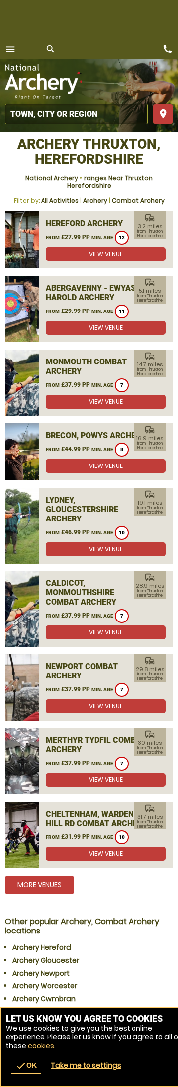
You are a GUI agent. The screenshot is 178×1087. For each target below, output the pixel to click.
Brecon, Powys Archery (95, 435)
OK (26, 1065)
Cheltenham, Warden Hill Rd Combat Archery (96, 818)
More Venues (39, 885)
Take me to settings (86, 1065)
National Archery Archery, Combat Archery (43, 81)
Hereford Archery (84, 223)
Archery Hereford (41, 947)
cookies (41, 1046)
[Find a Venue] (76, 114)
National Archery (51, 178)
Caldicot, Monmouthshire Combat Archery (81, 592)
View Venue (106, 254)
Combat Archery (138, 200)
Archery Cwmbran (44, 999)
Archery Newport (41, 973)
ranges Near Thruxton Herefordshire (110, 182)
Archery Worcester (44, 986)
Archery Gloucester (45, 960)
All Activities (60, 200)
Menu (10, 49)
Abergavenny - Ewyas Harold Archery (90, 292)
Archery (95, 200)
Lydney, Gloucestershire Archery (82, 509)
